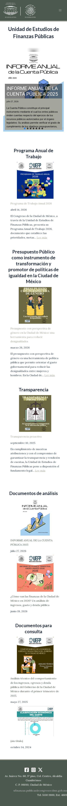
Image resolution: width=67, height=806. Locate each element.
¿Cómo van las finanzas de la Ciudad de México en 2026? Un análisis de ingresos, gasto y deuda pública (34, 601)
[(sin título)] (35, 721)
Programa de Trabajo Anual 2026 (31, 203)
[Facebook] (26, 769)
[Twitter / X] (40, 769)
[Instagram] (33, 769)
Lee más (42, 237)
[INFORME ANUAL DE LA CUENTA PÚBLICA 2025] (35, 517)
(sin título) (16, 741)
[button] (33, 90)
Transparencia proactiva (26, 436)
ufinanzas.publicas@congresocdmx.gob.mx (40, 790)
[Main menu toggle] (60, 10)
